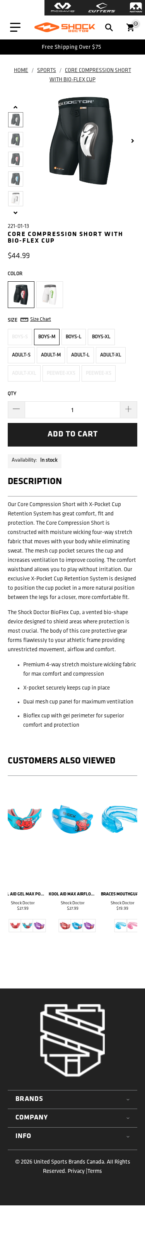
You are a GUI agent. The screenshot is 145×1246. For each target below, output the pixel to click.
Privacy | (77, 1171)
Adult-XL (110, 355)
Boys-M (46, 336)
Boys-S (20, 336)
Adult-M (51, 355)
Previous (15, 109)
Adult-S (21, 355)
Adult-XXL (24, 373)
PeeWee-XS (98, 373)
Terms (94, 1171)
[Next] (130, 866)
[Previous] (15, 866)
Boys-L (74, 336)
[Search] (109, 27)
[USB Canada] (64, 27)
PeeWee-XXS (61, 373)
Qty (12, 393)
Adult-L (80, 355)
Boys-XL (101, 336)
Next (133, 140)
